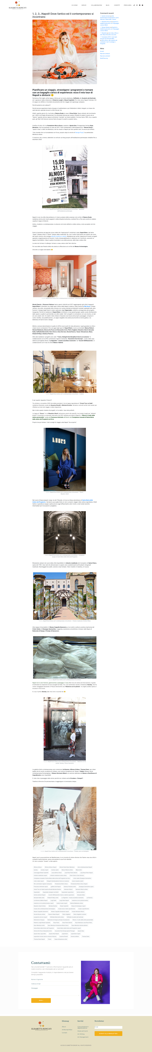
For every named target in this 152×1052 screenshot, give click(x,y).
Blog (107, 5)
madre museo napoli (62, 903)
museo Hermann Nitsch (78, 911)
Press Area (127, 5)
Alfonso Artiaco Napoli (50, 867)
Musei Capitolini (64, 906)
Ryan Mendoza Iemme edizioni (79, 925)
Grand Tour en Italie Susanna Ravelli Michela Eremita (47, 889)
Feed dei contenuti (105, 53)
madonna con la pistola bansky (80, 900)
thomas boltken (75, 936)
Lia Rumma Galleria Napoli (40, 900)
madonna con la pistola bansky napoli (43, 903)
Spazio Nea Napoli (54, 933)
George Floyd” (79, 132)
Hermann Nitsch (68, 889)
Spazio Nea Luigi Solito (40, 933)
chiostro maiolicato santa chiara (58, 875)
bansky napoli (44, 870)
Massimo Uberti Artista (40, 906)
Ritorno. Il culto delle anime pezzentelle (83, 919)
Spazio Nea (81, 931)
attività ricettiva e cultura (58, 236)
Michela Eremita (53, 906)
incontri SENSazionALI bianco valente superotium (61, 895)
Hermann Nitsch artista (82, 889)
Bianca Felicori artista (67, 870)
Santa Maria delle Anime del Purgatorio (44, 928)
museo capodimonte (83, 908)
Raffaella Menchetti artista (57, 917)
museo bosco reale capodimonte (66, 908)
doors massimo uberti (77, 881)
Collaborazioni (96, 5)
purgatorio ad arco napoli (40, 917)
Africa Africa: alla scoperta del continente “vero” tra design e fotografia (108, 42)
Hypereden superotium (68, 892)
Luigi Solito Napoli (64, 900)
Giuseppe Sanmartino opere (86, 886)
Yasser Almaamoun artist (60, 939)
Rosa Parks (56, 922)
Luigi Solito (53, 900)
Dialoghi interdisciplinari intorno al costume (58, 881)
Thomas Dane (85, 936)
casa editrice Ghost (57, 872)
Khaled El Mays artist (53, 897)
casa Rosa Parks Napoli (86, 872)
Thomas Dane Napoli (39, 939)
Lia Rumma (89, 897)
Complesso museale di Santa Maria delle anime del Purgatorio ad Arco (52, 878)
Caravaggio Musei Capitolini (41, 872)
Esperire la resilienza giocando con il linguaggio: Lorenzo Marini (109, 23)
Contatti (117, 5)
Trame (49, 939)
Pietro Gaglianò (66, 914)
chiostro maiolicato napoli (40, 875)
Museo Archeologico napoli (78, 906)
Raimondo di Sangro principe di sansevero (58, 919)
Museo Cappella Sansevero (41, 911)
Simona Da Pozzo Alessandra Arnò (43, 931)
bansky (36, 870)
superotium (65, 933)
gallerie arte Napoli (56, 886)
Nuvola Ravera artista (39, 914)
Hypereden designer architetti (50, 892)
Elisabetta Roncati (106, 21)
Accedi (102, 51)
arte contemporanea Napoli (85, 867)
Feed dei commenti (105, 56)
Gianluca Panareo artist (70, 886)
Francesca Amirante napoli (41, 886)
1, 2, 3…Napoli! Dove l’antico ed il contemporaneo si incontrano (63, 15)
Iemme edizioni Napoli (39, 895)
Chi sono (75, 5)
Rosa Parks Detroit (67, 922)
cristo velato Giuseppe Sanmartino (82, 878)
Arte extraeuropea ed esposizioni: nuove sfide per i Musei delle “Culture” (109, 17)
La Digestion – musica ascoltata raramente (72, 897)
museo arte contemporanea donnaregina (44, 908)
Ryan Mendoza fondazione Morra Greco (58, 925)
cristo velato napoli (39, 881)
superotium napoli (75, 933)
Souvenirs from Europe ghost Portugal (65, 931)
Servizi (84, 5)
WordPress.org (104, 58)
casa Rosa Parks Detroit (71, 872)
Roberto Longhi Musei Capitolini (42, 922)
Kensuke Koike (81, 895)
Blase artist (79, 870)
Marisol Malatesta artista (76, 903)
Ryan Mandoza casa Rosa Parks (83, 922)
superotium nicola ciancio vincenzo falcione (45, 936)
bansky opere (55, 870)
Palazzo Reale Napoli (53, 914)
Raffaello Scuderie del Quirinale (75, 917)
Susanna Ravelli (64, 936)
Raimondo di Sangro (39, 919)
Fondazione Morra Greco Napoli (79, 883)
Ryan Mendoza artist (39, 925)
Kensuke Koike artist (39, 897)
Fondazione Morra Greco (61, 883)
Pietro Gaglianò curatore (80, 914)
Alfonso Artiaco (38, 867)
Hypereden (37, 892)
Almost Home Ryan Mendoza (67, 867)
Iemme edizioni (81, 892)
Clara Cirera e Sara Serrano (77, 875)
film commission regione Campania (43, 883)
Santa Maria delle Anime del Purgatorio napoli (69, 928)
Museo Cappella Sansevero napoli (60, 911)
